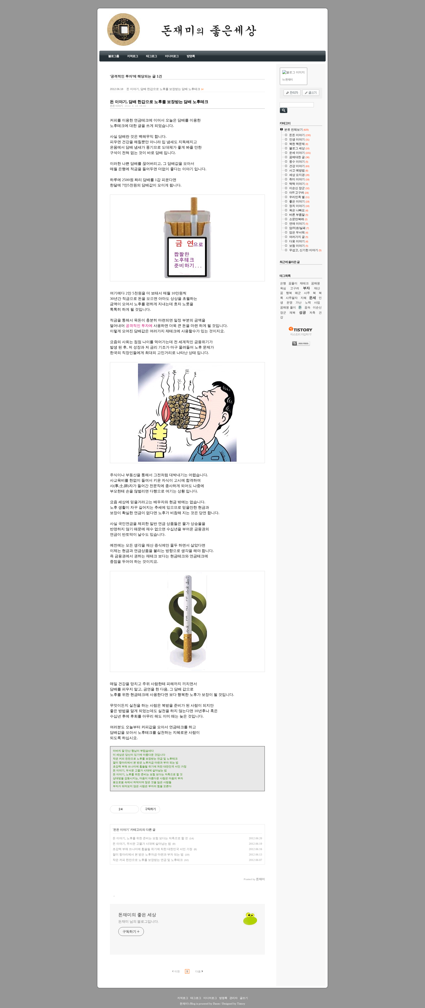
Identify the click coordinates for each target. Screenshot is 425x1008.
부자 (306, 288)
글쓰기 (244, 997)
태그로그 (151, 56)
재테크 (304, 283)
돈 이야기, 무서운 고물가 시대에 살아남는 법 (142, 843)
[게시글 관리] (133, 809)
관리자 (233, 997)
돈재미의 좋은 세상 (117, 34)
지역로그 (132, 56)
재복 (292, 312)
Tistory (241, 1003)
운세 (312, 298)
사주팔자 (292, 298)
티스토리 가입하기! (300, 334)
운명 (289, 302)
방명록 (191, 56)
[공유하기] (127, 809)
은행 (283, 283)
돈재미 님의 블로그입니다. (138, 921)
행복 (289, 293)
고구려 (294, 288)
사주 (307, 293)
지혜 (303, 298)
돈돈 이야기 (116, 105)
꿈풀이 (292, 283)
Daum (216, 1003)
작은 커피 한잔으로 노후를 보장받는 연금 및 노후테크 (148, 860)
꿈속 (307, 307)
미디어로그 (172, 56)
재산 (317, 288)
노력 (308, 302)
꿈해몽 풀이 (288, 307)
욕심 (283, 288)
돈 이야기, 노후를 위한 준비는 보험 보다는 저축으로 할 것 (150, 838)
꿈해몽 (315, 283)
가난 (299, 302)
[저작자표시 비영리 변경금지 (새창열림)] (166, 809)
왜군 (298, 293)
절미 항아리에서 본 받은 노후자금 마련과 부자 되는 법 (148, 854)
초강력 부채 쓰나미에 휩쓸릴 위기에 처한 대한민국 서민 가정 (152, 849)
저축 (312, 312)
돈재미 (184, 1003)
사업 (317, 302)
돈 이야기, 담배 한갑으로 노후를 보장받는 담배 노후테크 (163, 89)
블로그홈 (113, 56)
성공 (302, 312)
